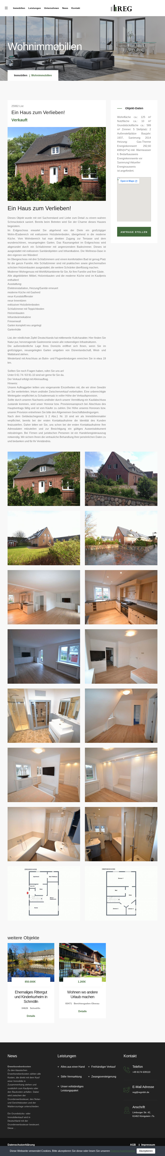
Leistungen (34, 8)
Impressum (148, 1144)
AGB (133, 1144)
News (65, 8)
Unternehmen (51, 8)
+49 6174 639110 (141, 1072)
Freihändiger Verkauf (103, 1066)
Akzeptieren (146, 1151)
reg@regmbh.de (140, 1092)
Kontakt (75, 8)
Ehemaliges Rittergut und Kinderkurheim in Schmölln (31, 997)
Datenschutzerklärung (21, 1144)
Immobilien (19, 8)
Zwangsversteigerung (103, 1076)
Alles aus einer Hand (73, 1066)
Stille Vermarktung (71, 1076)
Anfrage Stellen (134, 232)
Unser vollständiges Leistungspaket (72, 1088)
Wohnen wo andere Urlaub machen (82, 994)
